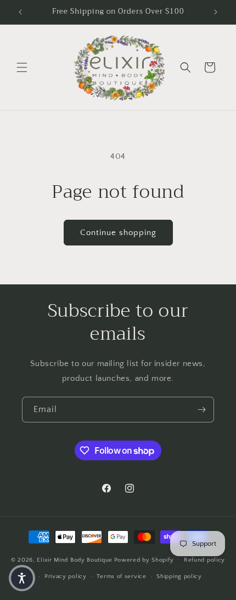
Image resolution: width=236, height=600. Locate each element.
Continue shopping (118, 232)
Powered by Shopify (144, 559)
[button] (22, 67)
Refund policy (204, 560)
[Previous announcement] (20, 12)
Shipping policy (179, 576)
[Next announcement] (216, 12)
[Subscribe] (201, 409)
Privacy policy (65, 576)
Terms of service (121, 576)
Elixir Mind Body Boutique (75, 559)
